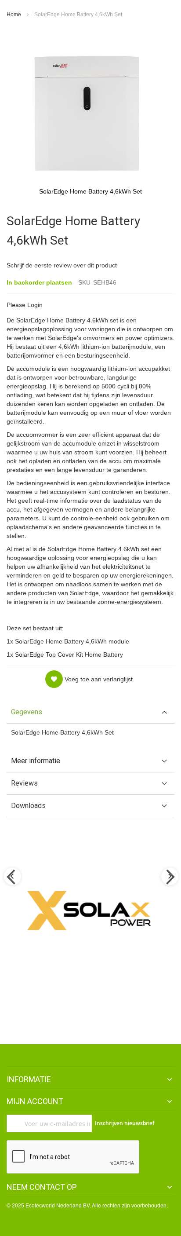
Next (169, 877)
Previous (11, 877)
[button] (89, 679)
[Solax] (90, 910)
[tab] (90, 712)
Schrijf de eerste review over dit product (62, 265)
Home (14, 14)
